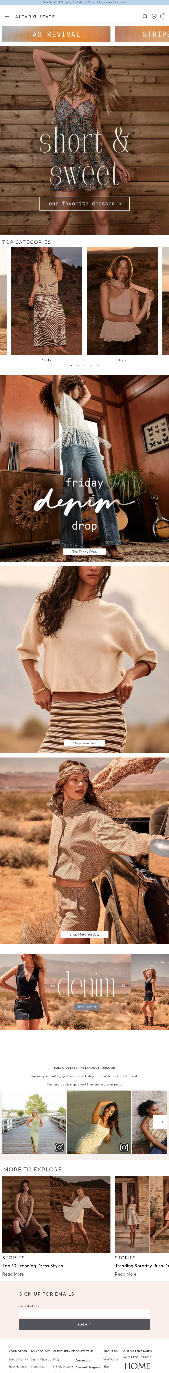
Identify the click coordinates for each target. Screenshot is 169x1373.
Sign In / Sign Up (41, 1359)
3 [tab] (84, 366)
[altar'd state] (35, 16)
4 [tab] (91, 366)
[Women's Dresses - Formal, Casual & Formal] (84, 140)
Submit (84, 1324)
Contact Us (84, 1351)
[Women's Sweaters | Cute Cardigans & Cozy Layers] (84, 659)
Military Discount (63, 1366)
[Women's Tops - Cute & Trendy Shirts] (122, 301)
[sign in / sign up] (154, 16)
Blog (106, 1366)
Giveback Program (87, 1367)
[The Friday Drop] (84, 468)
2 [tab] (78, 366)
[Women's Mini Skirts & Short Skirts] (46, 301)
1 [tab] (71, 366)
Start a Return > (18, 1359)
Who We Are (110, 1359)
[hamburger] (7, 16)
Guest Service (64, 1351)
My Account (40, 1351)
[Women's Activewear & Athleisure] (56, 34)
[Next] (160, 1122)
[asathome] (137, 1362)
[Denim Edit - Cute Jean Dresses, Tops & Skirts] (84, 993)
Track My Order (18, 1366)
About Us (110, 1351)
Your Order (18, 1351)
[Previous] (9, 1122)
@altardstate (71, 1076)
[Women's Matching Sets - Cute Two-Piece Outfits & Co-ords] (84, 851)
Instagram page (110, 1084)
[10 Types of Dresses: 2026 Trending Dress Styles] (56, 1214)
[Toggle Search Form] (145, 15)
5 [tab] (98, 366)
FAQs (56, 1359)
